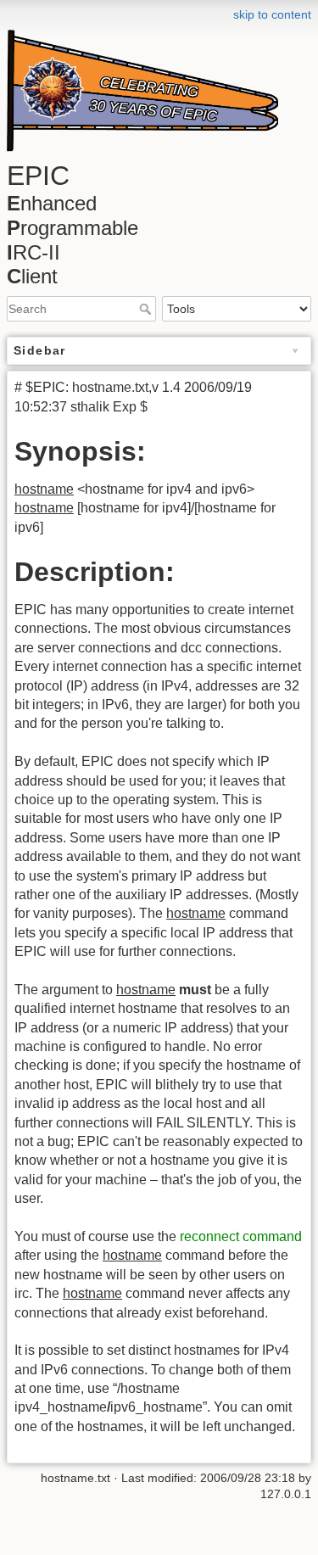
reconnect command (241, 1236)
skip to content (272, 14)
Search (147, 309)
